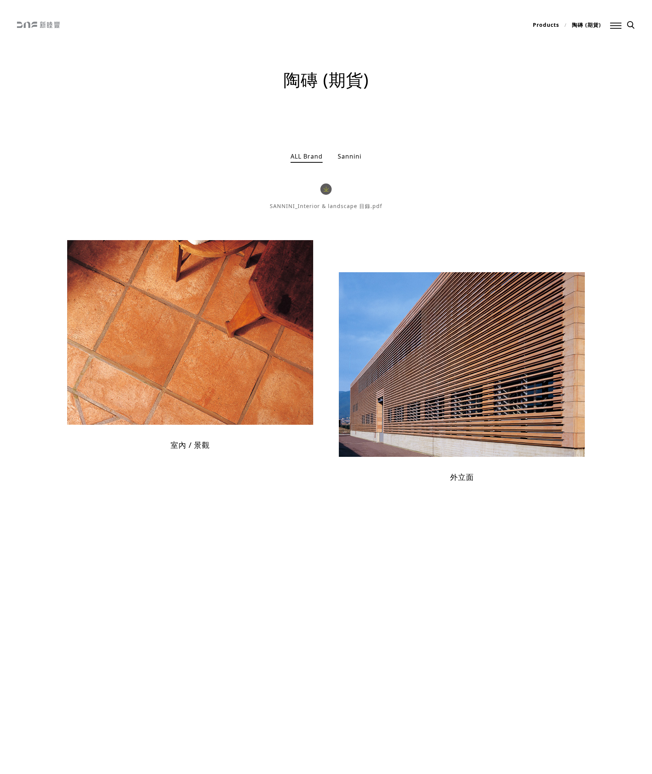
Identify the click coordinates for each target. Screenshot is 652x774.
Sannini (349, 156)
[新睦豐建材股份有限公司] (38, 25)
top (23, 733)
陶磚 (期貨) (586, 24)
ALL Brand (307, 156)
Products (546, 24)
